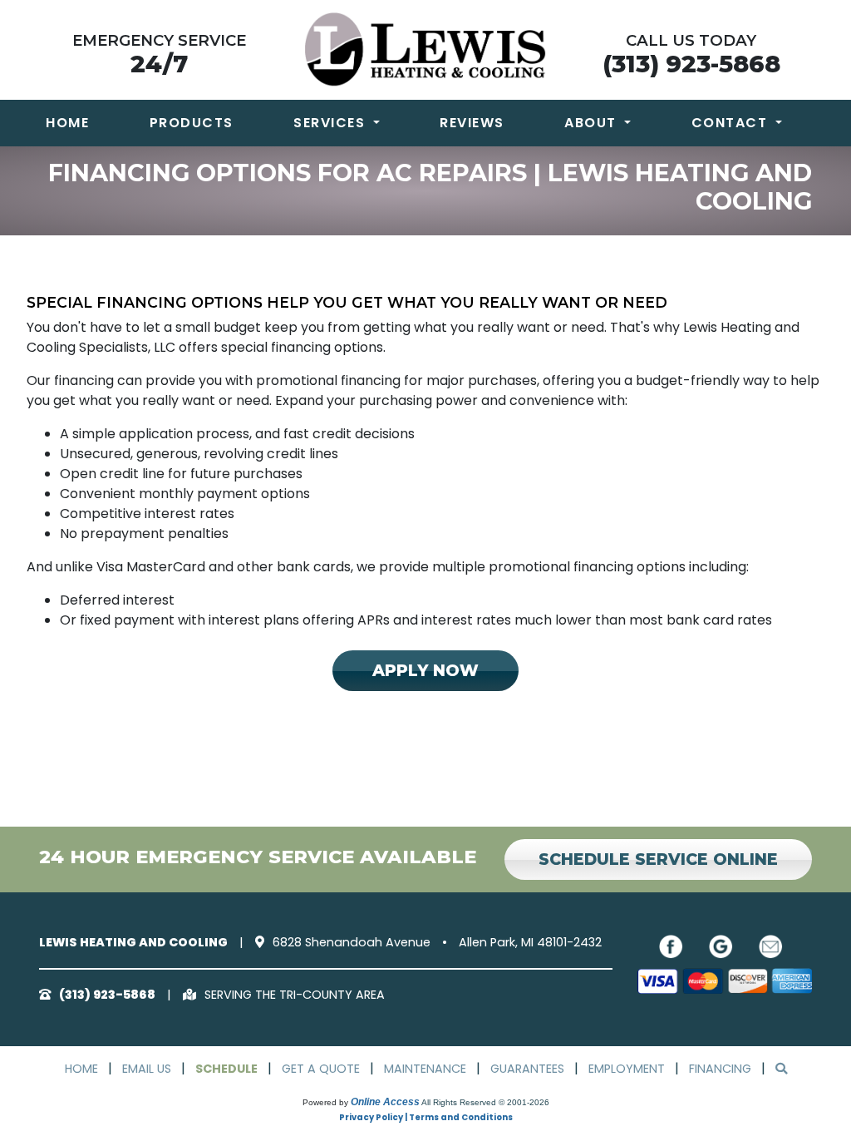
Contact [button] (731, 122)
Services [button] (331, 122)
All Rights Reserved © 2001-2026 (485, 1102)
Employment (626, 1068)
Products (192, 122)
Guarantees (527, 1068)
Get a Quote (321, 1068)
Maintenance (425, 1068)
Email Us (146, 1068)
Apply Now (425, 670)
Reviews (472, 122)
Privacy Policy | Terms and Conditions (426, 1117)
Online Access (385, 1102)
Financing (720, 1068)
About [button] (592, 122)
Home (67, 122)
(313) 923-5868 (691, 63)
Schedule (226, 1068)
